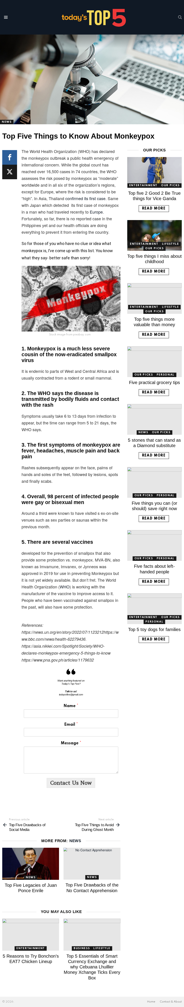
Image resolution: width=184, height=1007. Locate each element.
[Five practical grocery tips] (154, 361)
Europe (96, 212)
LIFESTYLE (101, 948)
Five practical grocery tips (154, 382)
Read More (154, 208)
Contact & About (171, 1001)
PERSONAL (166, 375)
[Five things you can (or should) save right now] (154, 482)
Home (151, 1001)
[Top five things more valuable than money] (154, 298)
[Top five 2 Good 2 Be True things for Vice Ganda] (154, 172)
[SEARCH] (180, 17)
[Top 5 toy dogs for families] (154, 608)
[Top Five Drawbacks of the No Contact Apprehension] (92, 864)
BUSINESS (82, 948)
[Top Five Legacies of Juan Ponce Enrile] (30, 864)
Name (71, 706)
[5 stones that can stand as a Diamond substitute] (154, 419)
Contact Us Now (71, 782)
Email (71, 725)
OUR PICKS (170, 185)
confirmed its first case (85, 198)
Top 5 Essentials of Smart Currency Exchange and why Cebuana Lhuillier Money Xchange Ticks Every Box (92, 967)
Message (71, 743)
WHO (65, 587)
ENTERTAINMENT (30, 948)
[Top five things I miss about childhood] (154, 235)
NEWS (75, 841)
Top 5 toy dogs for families (154, 629)
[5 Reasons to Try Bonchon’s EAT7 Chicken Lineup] (30, 935)
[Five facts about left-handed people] (154, 545)
